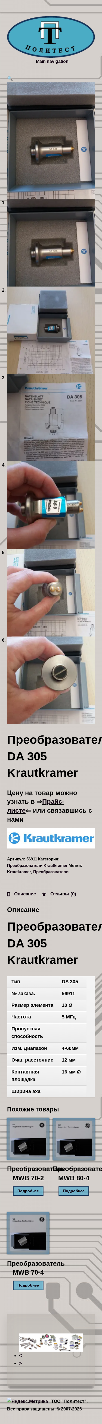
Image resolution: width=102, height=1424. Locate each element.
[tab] (21, 894)
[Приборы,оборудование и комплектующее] (51, 37)
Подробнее (28, 1191)
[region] (51, 1350)
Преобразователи (51, 872)
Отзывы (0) (62, 893)
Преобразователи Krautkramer (37, 865)
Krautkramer (19, 872)
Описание (24, 893)
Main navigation (52, 61)
